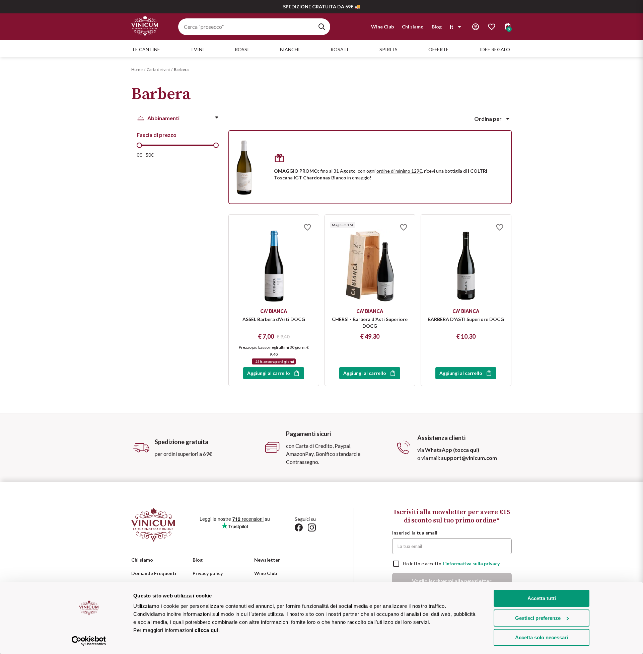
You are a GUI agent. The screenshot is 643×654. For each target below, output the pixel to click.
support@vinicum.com (469, 458)
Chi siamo (413, 26)
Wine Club (382, 26)
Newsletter (267, 560)
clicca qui (206, 630)
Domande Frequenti (153, 573)
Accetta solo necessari (541, 637)
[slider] (139, 145)
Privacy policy (208, 573)
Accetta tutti (541, 598)
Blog (437, 26)
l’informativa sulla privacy (471, 563)
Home (137, 69)
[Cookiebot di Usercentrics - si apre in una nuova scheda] (89, 641)
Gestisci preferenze (538, 618)
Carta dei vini (158, 69)
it (451, 26)
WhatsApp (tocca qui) (452, 449)
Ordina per (488, 118)
